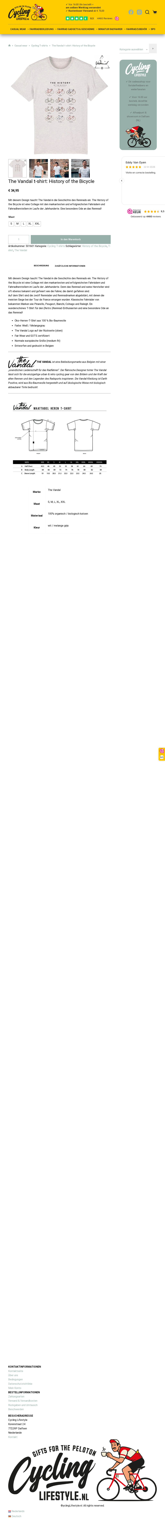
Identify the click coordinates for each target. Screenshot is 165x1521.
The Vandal (20, 250)
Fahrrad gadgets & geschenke (75, 29)
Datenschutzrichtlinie (20, 1383)
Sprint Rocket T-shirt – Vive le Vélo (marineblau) (57, 782)
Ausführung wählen (38, 664)
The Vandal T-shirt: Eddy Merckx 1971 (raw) (54, 651)
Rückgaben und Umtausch (23, 1405)
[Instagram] (139, 12)
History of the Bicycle (94, 246)
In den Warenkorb (71, 239)
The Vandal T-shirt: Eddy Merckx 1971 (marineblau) (60, 1043)
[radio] (11, 223)
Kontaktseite (15, 1371)
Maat (12, 217)
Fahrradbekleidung (42, 29)
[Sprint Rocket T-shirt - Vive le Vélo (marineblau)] (63, 723)
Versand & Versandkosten (22, 1400)
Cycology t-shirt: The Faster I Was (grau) (51, 1337)
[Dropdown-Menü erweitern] (28, 29)
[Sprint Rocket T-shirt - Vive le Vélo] (63, 854)
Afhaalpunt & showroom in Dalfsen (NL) (138, 116)
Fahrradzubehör (136, 29)
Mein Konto (14, 1388)
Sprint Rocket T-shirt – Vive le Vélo (45, 913)
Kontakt (12, 1437)
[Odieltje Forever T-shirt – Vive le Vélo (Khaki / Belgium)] (63, 1126)
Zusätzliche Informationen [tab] (70, 266)
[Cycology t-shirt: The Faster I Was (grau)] (63, 1276)
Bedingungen (15, 1379)
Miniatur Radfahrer (110, 29)
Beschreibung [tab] (41, 266)
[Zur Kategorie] (153, 48)
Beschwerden (16, 1409)
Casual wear (18, 29)
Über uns (13, 1375)
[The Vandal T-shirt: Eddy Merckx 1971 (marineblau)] (63, 985)
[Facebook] (131, 12)
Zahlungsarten (16, 1396)
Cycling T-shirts (56, 246)
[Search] (147, 12)
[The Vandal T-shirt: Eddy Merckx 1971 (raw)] (63, 593)
